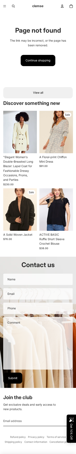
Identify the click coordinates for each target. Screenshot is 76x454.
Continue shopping (38, 60)
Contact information (35, 441)
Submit (12, 378)
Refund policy (18, 436)
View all (38, 92)
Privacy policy (36, 436)
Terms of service (56, 436)
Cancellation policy (60, 441)
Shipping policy (13, 441)
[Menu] (4, 6)
